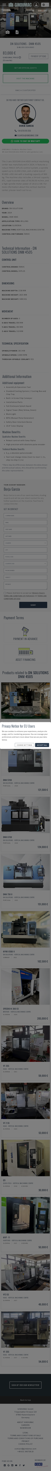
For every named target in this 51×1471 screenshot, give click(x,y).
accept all (42, 745)
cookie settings (24, 745)
